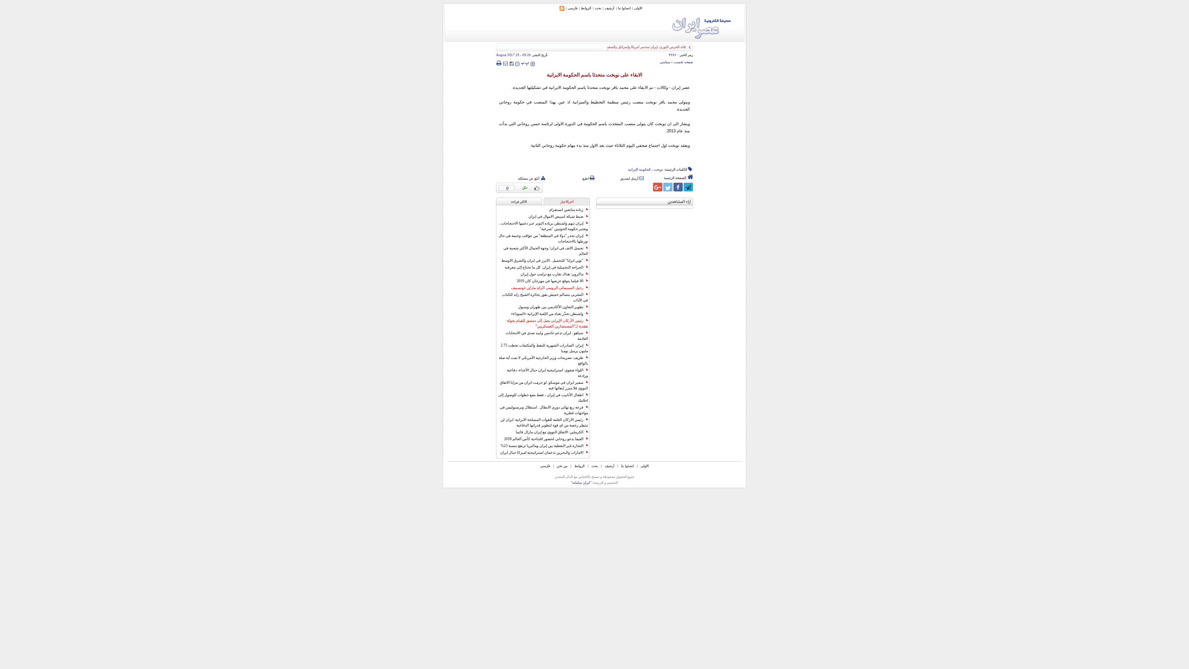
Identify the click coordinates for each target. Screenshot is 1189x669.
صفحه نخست (683, 62)
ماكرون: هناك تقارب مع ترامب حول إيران (551, 274)
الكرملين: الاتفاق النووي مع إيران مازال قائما (549, 432)
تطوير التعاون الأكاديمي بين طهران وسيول (550, 307)
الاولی (638, 8)
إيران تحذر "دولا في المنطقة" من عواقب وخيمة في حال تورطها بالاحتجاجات (543, 238)
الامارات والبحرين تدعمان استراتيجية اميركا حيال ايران (541, 452)
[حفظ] (511, 63)
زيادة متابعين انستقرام (566, 210)
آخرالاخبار (566, 201)
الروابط (586, 8)
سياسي (665, 62)
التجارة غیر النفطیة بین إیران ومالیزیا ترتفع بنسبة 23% (542, 446)
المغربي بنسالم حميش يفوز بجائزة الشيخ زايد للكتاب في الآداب (545, 297)
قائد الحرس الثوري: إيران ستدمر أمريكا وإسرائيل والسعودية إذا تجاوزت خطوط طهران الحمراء (620, 47)
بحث (598, 8)
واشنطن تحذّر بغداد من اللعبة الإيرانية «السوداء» (547, 314)
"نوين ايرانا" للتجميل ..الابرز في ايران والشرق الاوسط (542, 260)
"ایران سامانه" (581, 482)
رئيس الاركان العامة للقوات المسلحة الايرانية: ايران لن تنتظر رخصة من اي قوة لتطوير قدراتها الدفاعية (544, 422)
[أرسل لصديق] (505, 63)
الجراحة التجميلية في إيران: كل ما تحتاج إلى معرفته (544, 267)
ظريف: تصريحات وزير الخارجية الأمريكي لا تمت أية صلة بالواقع (543, 360)
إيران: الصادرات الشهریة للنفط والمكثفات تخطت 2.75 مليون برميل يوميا (544, 348)
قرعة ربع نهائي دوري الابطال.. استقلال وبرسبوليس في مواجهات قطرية (544, 410)
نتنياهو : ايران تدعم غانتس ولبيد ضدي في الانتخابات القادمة (547, 336)
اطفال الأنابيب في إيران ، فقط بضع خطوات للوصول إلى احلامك (543, 398)
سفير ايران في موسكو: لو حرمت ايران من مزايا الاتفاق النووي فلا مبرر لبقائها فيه (544, 385)
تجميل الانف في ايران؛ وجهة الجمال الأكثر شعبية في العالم (545, 251)
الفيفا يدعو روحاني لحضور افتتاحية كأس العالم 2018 (543, 439)
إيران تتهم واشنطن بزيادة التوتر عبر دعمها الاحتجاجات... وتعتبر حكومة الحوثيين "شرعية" (543, 226)
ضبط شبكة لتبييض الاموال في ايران (556, 216)
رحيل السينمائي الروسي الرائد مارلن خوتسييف (547, 288)
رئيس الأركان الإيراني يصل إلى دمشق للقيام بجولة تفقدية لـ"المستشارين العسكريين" (547, 323)
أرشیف (609, 8)
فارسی (572, 8)
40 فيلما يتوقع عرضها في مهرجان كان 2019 (550, 281)
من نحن (562, 466)
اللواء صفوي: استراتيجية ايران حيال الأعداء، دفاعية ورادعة (547, 373)
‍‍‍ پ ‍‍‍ (525, 63)
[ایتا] (647, 187)
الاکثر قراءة (519, 201)
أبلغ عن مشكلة (528, 178)
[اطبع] (498, 63)
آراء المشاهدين (679, 201)
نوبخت (658, 169)
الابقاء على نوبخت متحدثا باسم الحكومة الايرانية (594, 74)
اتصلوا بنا (624, 8)
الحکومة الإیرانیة (639, 169)
